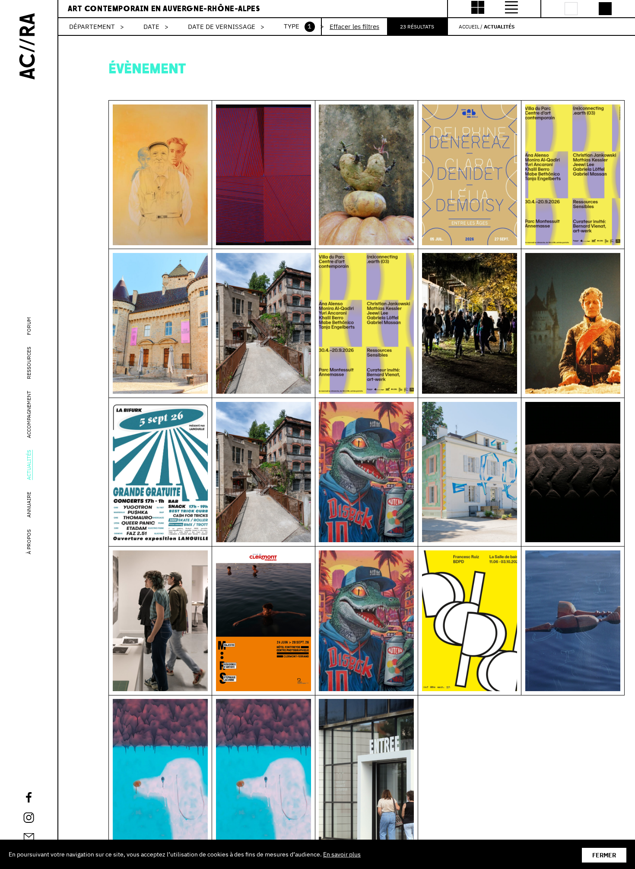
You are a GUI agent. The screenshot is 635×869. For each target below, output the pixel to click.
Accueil (469, 26)
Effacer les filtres (354, 26)
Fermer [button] (604, 855)
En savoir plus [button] (342, 854)
